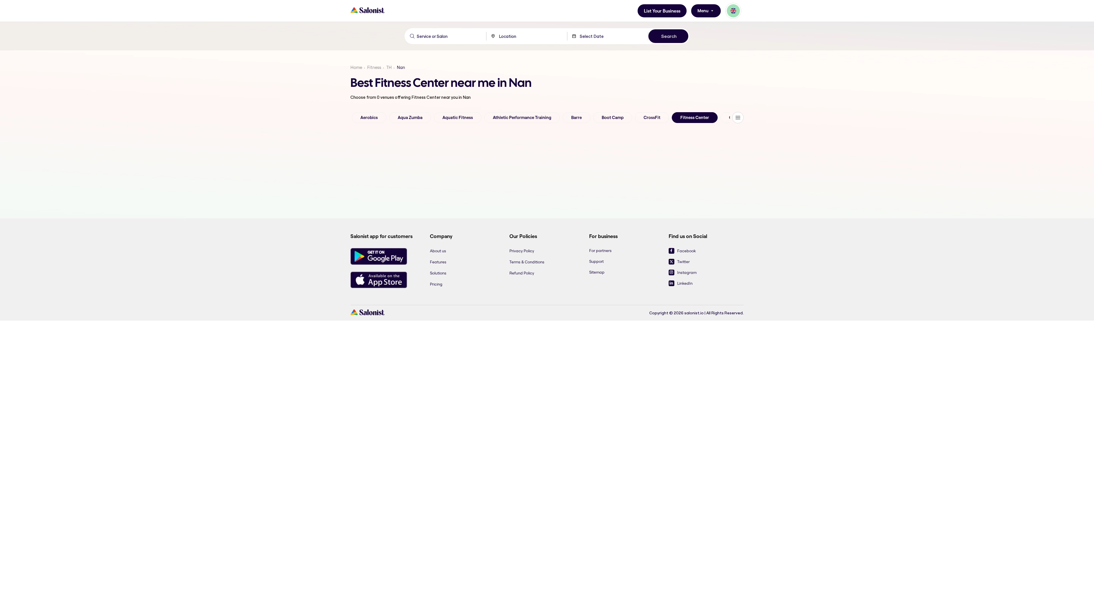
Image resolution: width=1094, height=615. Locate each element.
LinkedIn (685, 283)
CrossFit (652, 117)
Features (438, 262)
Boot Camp (613, 117)
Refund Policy (521, 273)
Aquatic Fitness (457, 117)
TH (389, 67)
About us (438, 250)
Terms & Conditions (526, 262)
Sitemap (597, 272)
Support (596, 261)
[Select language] (733, 11)
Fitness (374, 67)
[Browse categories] (738, 117)
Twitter (683, 261)
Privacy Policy (521, 250)
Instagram (687, 272)
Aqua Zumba (410, 117)
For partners (600, 250)
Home (356, 67)
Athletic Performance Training (522, 117)
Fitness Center (694, 117)
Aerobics (369, 117)
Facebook (686, 250)
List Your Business (662, 11)
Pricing (436, 284)
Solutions (438, 273)
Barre (576, 117)
